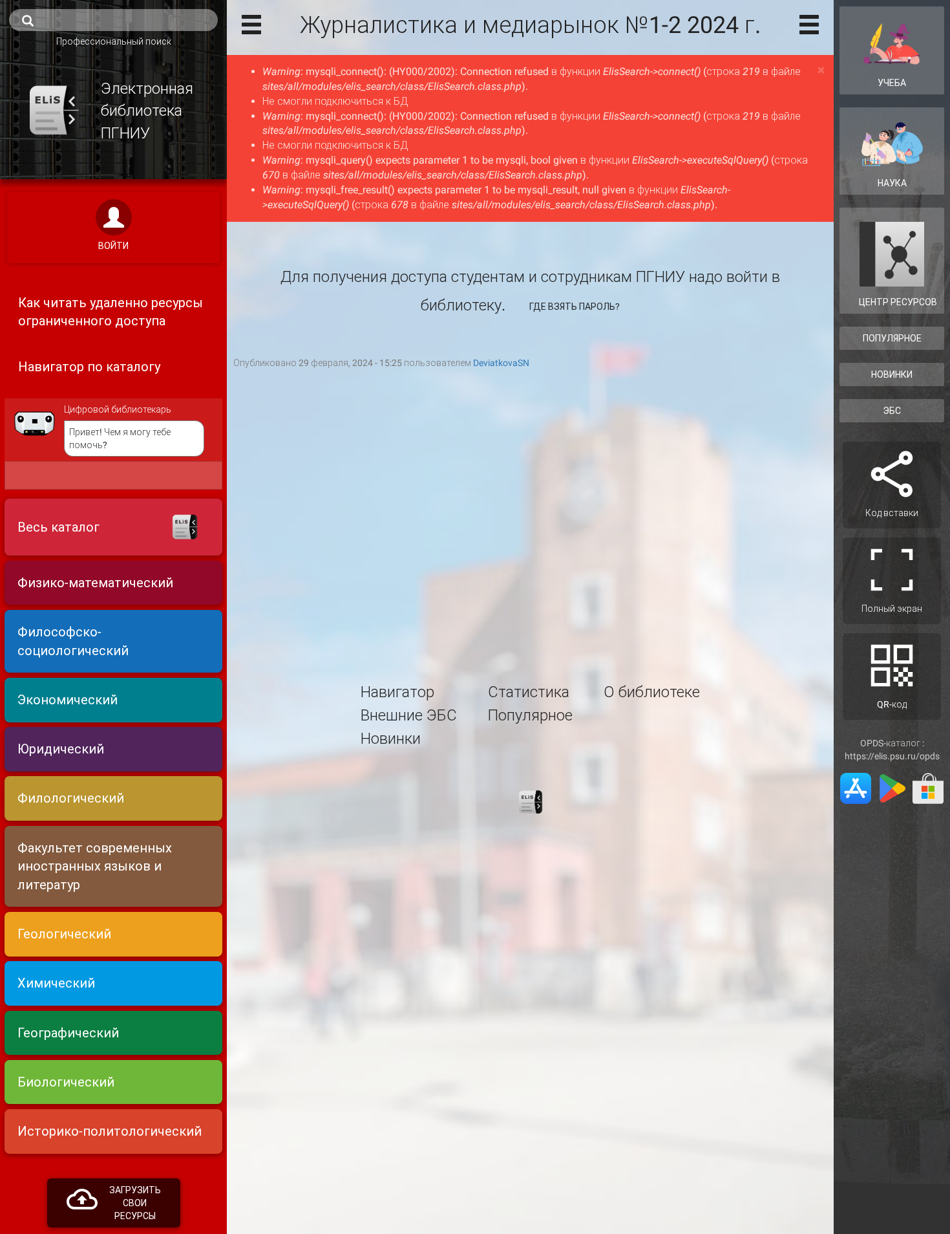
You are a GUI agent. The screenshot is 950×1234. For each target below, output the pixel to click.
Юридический (60, 749)
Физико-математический (95, 582)
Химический (56, 983)
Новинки (391, 739)
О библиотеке (652, 692)
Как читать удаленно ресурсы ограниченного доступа (110, 312)
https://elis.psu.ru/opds (892, 756)
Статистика (528, 692)
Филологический (70, 798)
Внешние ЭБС (409, 715)
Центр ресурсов (898, 302)
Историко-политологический (109, 1131)
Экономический (67, 700)
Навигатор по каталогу (89, 366)
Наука (892, 183)
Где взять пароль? (574, 306)
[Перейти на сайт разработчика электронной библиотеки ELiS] (530, 801)
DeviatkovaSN (501, 363)
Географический (68, 1033)
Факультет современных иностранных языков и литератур (94, 866)
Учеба (892, 83)
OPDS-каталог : (892, 743)
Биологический (65, 1082)
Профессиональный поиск (113, 41)
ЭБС (892, 411)
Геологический (64, 934)
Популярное (530, 715)
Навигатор (397, 692)
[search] (113, 20)
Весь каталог (58, 527)
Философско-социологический (73, 641)
